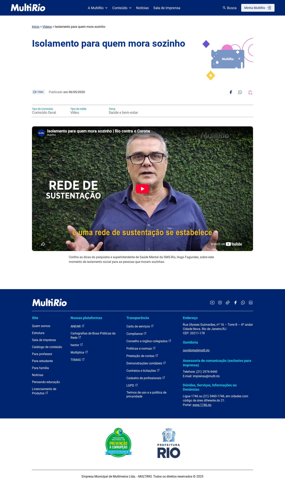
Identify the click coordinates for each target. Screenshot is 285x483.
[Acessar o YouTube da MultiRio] (212, 303)
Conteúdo (119, 8)
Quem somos (41, 326)
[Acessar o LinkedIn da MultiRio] (250, 303)
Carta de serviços (138, 326)
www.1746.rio (202, 405)
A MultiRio (96, 8)
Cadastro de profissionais (144, 378)
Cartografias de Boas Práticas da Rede (93, 336)
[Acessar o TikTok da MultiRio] (227, 303)
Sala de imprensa (44, 340)
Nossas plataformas (86, 318)
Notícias (142, 8)
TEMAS (76, 360)
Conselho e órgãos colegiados (147, 341)
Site (35, 318)
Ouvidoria (190, 342)
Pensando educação (46, 382)
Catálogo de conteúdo (47, 347)
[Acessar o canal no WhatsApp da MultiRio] (243, 303)
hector (75, 345)
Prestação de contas (140, 356)
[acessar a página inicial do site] (28, 8)
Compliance (134, 334)
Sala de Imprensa (166, 8)
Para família (40, 368)
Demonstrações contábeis (144, 363)
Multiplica (78, 352)
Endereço (190, 318)
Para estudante (42, 361)
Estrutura (38, 333)
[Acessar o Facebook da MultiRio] (235, 303)
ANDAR (76, 326)
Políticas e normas (139, 348)
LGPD (130, 385)
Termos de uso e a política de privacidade (146, 394)
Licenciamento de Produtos (44, 391)
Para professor (42, 354)
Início (35, 27)
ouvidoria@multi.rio (196, 350)
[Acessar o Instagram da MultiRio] (220, 303)
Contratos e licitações (141, 371)
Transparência (137, 318)
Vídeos (47, 27)
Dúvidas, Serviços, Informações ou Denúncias (210, 387)
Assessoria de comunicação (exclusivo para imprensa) (217, 363)
